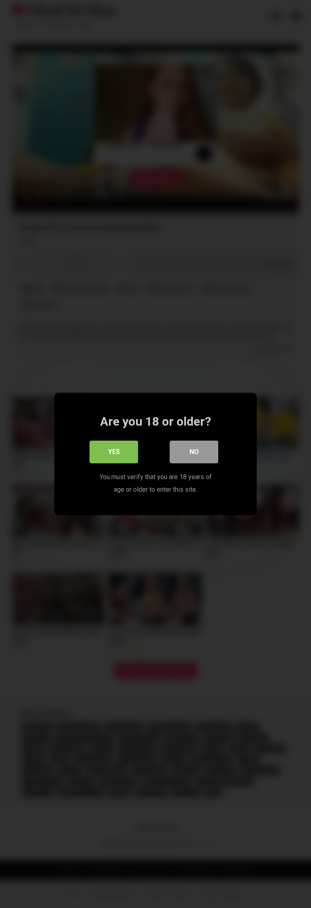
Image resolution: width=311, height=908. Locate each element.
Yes (114, 452)
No (194, 452)
